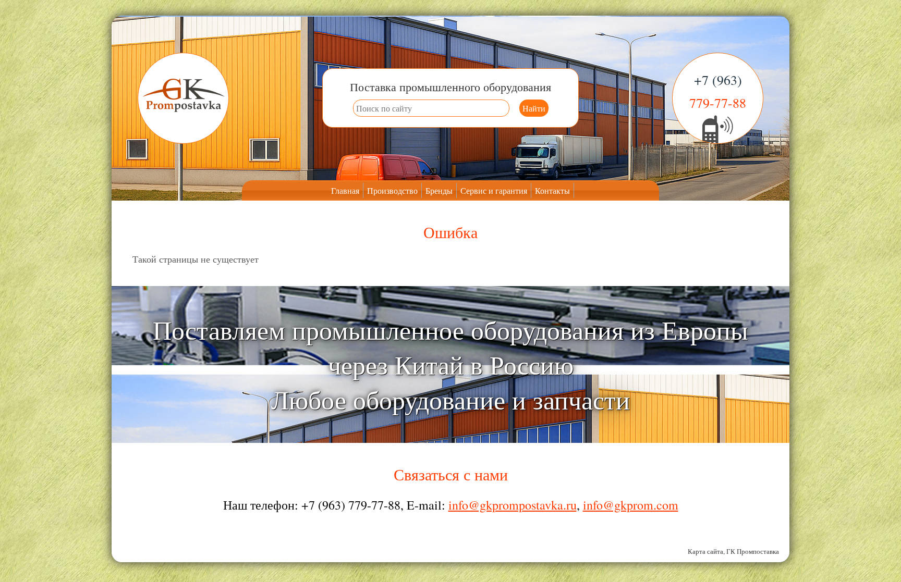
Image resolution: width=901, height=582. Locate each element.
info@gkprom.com (630, 505)
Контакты (552, 190)
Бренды (439, 190)
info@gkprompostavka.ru (512, 505)
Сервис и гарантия (493, 190)
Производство (392, 190)
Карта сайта (705, 551)
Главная (345, 190)
